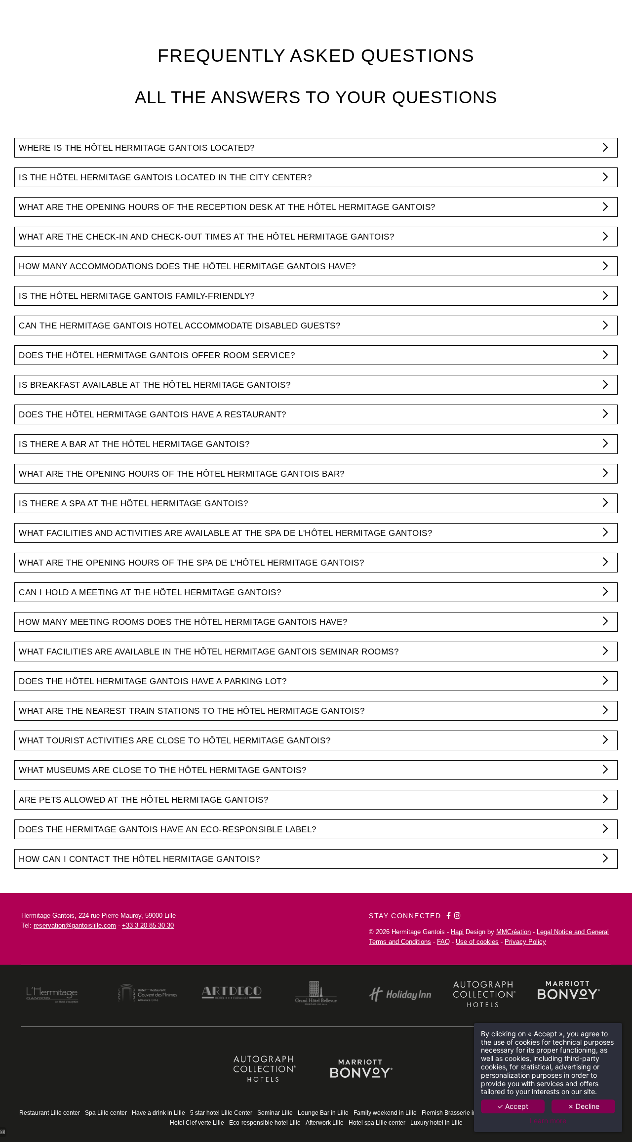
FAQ (443, 941)
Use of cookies (477, 941)
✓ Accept (512, 1106)
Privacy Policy (525, 941)
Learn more (548, 1121)
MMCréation (513, 932)
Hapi (457, 932)
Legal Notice (554, 932)
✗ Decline (583, 1106)
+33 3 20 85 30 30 (148, 925)
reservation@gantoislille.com (75, 925)
